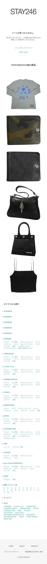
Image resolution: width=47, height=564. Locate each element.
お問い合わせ (23, 52)
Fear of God (8, 512)
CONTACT (34, 546)
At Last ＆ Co (9, 366)
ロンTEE (15, 342)
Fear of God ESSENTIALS (13, 463)
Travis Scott (19, 512)
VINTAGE (7, 452)
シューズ (7, 346)
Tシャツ (6, 342)
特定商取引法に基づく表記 (34, 552)
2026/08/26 (8, 322)
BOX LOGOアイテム (25, 348)
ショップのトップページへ (23, 48)
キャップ (24, 410)
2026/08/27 (8, 317)
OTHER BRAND (32, 517)
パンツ (16, 344)
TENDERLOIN (9, 354)
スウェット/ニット (26, 342)
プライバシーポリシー (11, 552)
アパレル (7, 479)
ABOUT (22, 546)
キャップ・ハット (27, 344)
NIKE (5, 444)
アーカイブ (7, 498)
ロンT (14, 408)
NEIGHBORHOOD (10, 517)
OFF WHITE (31, 515)
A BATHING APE (10, 429)
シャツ (37, 342)
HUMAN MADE (9, 405)
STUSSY (7, 392)
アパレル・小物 (17, 447)
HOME (11, 546)
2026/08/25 (8, 328)
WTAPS (6, 416)
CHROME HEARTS (10, 379)
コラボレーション (24, 346)
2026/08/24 (8, 333)
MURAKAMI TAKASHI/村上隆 (14, 515)
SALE (6, 503)
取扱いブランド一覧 (10, 485)
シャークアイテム (24, 436)
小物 (13, 346)
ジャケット (7, 344)
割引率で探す (8, 519)
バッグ (38, 344)
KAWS (6, 476)
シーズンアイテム (10, 348)
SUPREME (7, 339)
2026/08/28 (8, 311)
